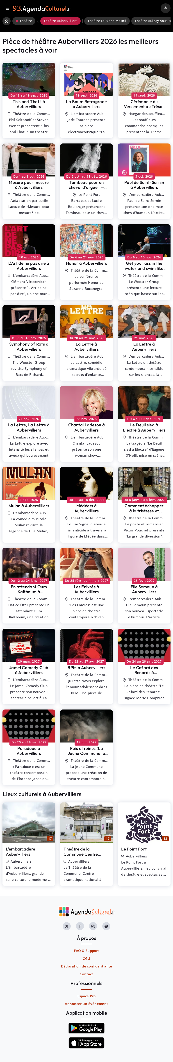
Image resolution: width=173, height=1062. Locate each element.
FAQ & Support (86, 950)
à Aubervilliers (29, 104)
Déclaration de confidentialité (86, 966)
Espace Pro (86, 996)
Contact (86, 974)
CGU (86, 958)
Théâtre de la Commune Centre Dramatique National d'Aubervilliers (84, 856)
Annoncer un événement (86, 1003)
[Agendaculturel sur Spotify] (106, 926)
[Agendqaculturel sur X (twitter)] (67, 926)
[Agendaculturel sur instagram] (93, 926)
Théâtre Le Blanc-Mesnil (107, 21)
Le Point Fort (134, 849)
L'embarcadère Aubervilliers (20, 851)
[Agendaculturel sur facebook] (80, 926)
